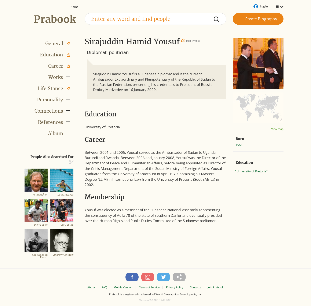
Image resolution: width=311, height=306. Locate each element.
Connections (48, 111)
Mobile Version (123, 287)
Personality (50, 99)
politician (119, 52)
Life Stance (50, 88)
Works (55, 77)
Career (55, 66)
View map (277, 129)
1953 (239, 145)
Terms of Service (149, 287)
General (54, 43)
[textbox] (155, 19)
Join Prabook (216, 287)
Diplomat (97, 52)
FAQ (104, 287)
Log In (264, 6)
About (91, 287)
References (50, 122)
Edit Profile (193, 40)
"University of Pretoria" (251, 171)
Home (74, 7)
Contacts (195, 287)
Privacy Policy (174, 287)
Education (51, 54)
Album (55, 133)
